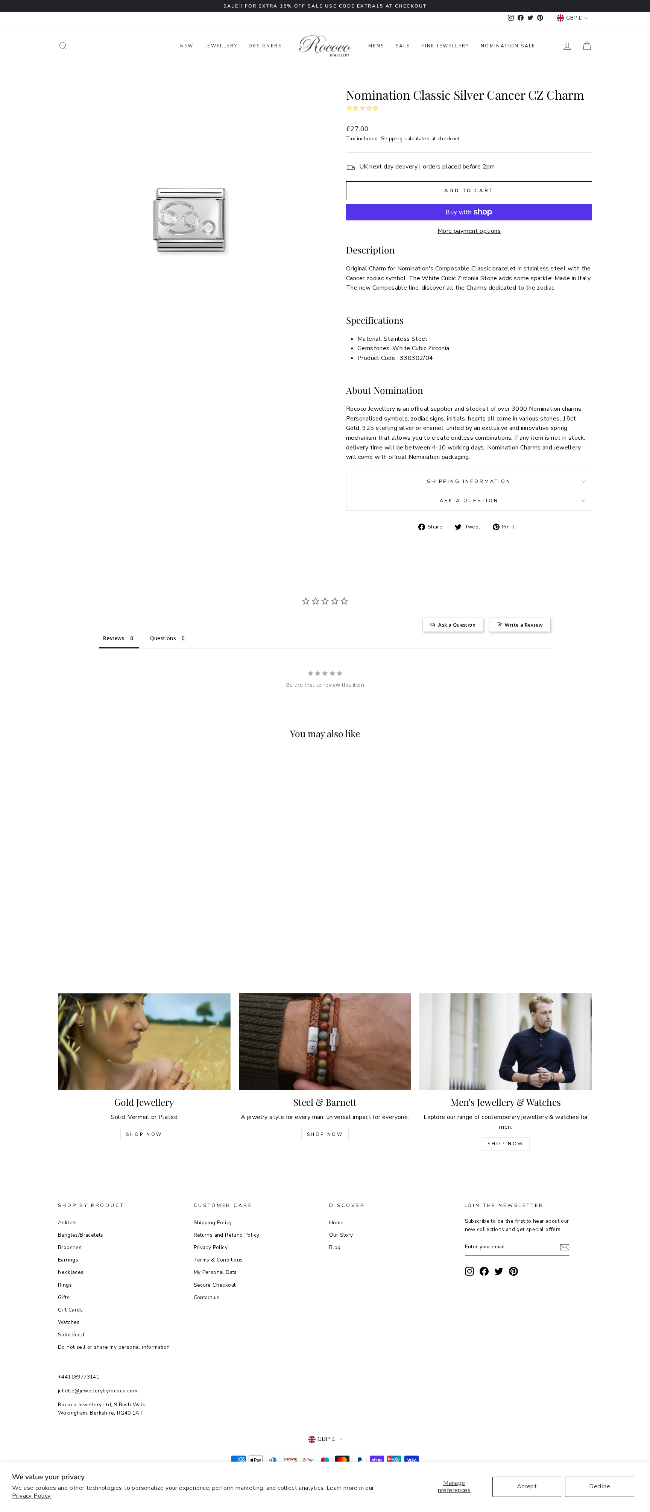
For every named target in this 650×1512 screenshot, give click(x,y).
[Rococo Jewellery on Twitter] (498, 1271)
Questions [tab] (163, 638)
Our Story (341, 1235)
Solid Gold (71, 1334)
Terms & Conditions (218, 1259)
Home (336, 1222)
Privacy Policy (211, 1247)
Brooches (70, 1247)
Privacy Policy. (32, 1496)
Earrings (68, 1259)
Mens (376, 46)
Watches (69, 1322)
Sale (403, 46)
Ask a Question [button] (456, 624)
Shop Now (144, 1134)
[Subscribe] (565, 1247)
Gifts (64, 1297)
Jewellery (221, 46)
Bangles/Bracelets (80, 1235)
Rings (65, 1285)
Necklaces (71, 1272)
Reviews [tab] (114, 638)
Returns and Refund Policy (227, 1235)
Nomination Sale (508, 46)
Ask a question (469, 500)
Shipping (392, 138)
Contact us (207, 1297)
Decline (599, 1486)
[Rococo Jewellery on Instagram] (469, 1271)
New (187, 46)
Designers (265, 46)
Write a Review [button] (524, 624)
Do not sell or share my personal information (114, 1347)
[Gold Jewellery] (144, 1041)
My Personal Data (215, 1272)
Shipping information (469, 481)
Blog (335, 1247)
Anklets (67, 1222)
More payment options (469, 231)
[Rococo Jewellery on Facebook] (484, 1271)
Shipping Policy (213, 1222)
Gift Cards (70, 1309)
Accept (527, 1486)
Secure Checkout (215, 1285)
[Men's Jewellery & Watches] (505, 1041)
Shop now (325, 1134)
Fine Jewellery (445, 46)
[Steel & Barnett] (325, 1041)
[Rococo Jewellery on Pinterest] (513, 1271)
